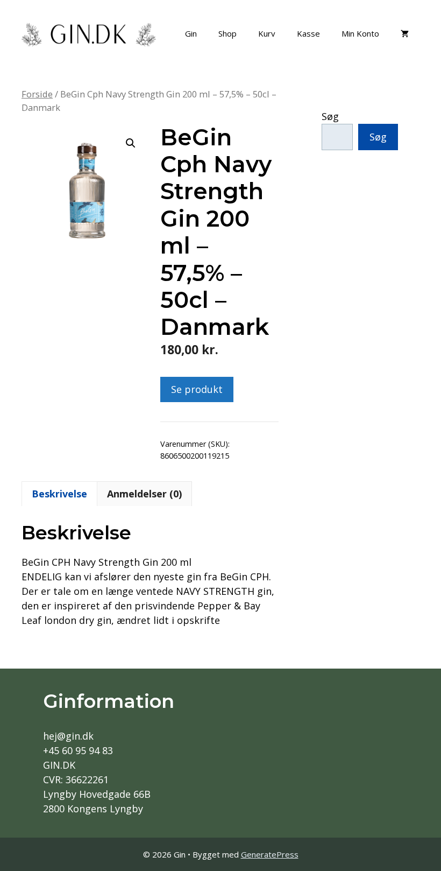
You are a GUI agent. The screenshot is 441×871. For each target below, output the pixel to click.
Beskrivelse (59, 493)
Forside (37, 94)
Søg (330, 116)
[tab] (59, 493)
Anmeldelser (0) (144, 493)
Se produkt (197, 389)
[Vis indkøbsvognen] (404, 33)
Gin (191, 33)
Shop (227, 33)
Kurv (266, 33)
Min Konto (360, 33)
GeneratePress (269, 854)
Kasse (308, 33)
